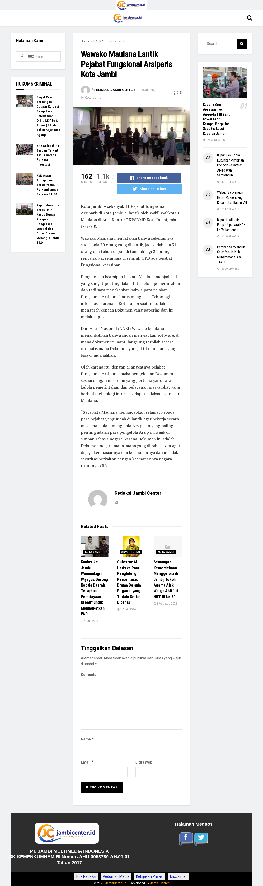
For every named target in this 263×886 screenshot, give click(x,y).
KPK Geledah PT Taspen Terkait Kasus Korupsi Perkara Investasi (48, 155)
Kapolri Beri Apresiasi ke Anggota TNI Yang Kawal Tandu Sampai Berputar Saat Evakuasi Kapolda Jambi (216, 119)
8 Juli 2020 (149, 90)
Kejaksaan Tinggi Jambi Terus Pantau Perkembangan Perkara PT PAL (47, 185)
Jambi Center (159, 883)
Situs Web (143, 762)
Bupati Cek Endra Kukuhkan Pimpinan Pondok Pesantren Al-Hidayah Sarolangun (230, 165)
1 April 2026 (127, 609)
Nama (87, 739)
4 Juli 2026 (90, 621)
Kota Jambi (118, 41)
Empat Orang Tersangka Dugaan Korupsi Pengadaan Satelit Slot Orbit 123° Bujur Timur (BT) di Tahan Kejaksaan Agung (48, 116)
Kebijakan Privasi (149, 876)
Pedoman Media (116, 876)
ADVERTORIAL (130, 552)
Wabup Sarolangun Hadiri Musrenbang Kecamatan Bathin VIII (232, 197)
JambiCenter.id (115, 883)
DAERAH (99, 41)
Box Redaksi (86, 876)
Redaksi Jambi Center (115, 90)
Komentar (89, 675)
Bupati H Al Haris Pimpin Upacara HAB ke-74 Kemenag (231, 225)
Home (85, 41)
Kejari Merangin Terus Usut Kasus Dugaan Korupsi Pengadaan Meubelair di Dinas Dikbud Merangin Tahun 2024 (48, 224)
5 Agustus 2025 (166, 603)
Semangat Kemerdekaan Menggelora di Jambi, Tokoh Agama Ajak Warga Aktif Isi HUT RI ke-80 (166, 579)
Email (87, 762)
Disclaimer (178, 876)
